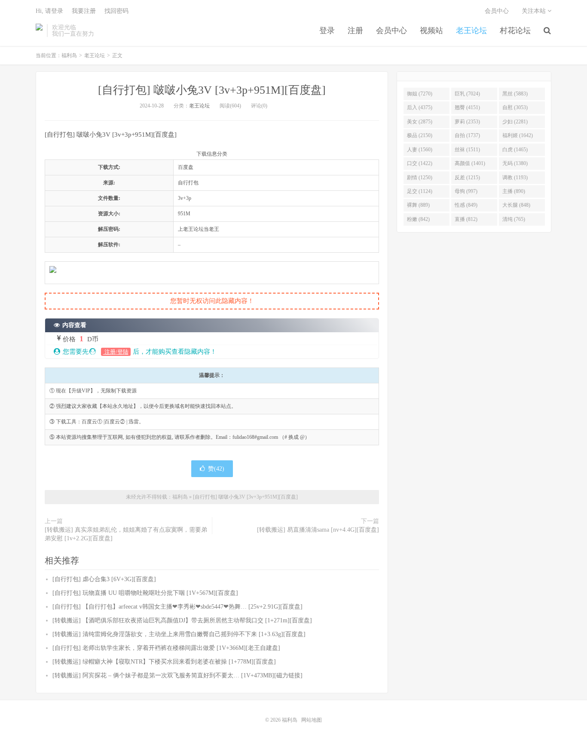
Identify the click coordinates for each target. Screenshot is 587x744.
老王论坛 (471, 30)
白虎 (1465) (515, 150)
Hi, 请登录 (49, 11)
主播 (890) (513, 191)
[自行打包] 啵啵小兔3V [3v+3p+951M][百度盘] (212, 90)
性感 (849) (466, 205)
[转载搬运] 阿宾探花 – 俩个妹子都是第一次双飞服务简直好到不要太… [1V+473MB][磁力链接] (177, 675)
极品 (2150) (419, 135)
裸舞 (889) (418, 205)
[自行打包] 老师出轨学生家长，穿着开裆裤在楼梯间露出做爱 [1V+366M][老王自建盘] (166, 648)
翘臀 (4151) (467, 107)
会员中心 (391, 30)
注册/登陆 (115, 352)
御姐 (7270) (419, 94)
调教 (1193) (515, 178)
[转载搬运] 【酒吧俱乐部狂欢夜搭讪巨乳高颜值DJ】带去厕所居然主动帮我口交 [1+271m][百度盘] (182, 620)
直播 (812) (466, 219)
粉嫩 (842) (418, 219)
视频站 (431, 30)
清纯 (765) (513, 219)
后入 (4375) (419, 107)
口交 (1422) (419, 163)
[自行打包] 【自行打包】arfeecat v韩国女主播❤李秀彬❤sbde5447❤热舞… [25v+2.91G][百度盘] (177, 606)
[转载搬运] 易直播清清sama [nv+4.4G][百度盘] (318, 530)
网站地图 (311, 720)
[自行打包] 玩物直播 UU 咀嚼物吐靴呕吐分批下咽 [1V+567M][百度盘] (145, 593)
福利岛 (39, 30)
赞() (216, 468)
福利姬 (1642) (517, 135)
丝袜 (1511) (467, 150)
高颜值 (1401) (470, 163)
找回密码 (116, 11)
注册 (355, 30)
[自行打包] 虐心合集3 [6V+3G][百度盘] (104, 579)
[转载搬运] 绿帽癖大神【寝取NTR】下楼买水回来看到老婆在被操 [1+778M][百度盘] (164, 661)
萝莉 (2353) (467, 122)
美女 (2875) (419, 122)
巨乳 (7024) (467, 94)
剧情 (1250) (419, 178)
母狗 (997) (466, 191)
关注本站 (534, 11)
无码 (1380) (515, 163)
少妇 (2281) (515, 122)
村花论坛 (515, 30)
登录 (327, 30)
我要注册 (84, 11)
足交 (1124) (419, 191)
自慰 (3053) (515, 107)
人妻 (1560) (419, 150)
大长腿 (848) (516, 205)
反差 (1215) (467, 178)
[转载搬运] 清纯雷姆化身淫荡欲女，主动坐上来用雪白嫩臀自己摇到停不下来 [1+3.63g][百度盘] (179, 634)
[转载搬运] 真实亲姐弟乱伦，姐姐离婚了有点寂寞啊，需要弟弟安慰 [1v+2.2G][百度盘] (126, 534)
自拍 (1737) (467, 135)
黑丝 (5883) (515, 94)
